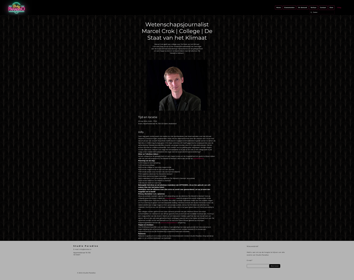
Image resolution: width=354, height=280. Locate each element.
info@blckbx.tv (85, 249)
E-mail (249, 260)
